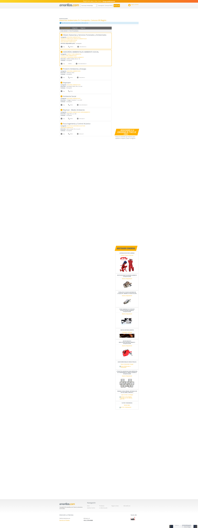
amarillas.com (69, 5)
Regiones (83, 28)
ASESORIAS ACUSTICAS (79, 126)
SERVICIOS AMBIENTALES (80, 38)
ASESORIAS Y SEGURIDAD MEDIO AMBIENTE (72, 57)
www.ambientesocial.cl (83, 104)
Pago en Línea (114, 506)
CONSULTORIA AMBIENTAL (74, 54)
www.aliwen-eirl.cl (83, 46)
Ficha (64, 46)
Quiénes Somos (91, 508)
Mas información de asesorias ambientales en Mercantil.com (75, 23)
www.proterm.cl (82, 77)
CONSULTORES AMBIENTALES (68, 55)
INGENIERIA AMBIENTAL (67, 127)
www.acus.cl (81, 133)
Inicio (88, 506)
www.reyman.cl (82, 118)
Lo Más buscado (103, 508)
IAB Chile (133, 518)
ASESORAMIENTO (85, 112)
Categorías (74, 28)
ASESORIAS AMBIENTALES (74, 37)
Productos (101, 506)
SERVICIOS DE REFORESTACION (69, 40)
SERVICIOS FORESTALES (67, 38)
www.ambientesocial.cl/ (82, 63)
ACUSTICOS (70, 126)
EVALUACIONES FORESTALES (68, 42)
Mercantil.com (127, 506)
